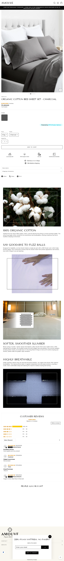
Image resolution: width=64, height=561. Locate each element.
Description (5, 168)
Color (10, 131)
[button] (5, 103)
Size (2, 131)
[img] (11, 445)
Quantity (3, 138)
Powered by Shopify (32, 559)
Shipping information (8, 171)
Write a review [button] (56, 423)
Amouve (7, 2)
